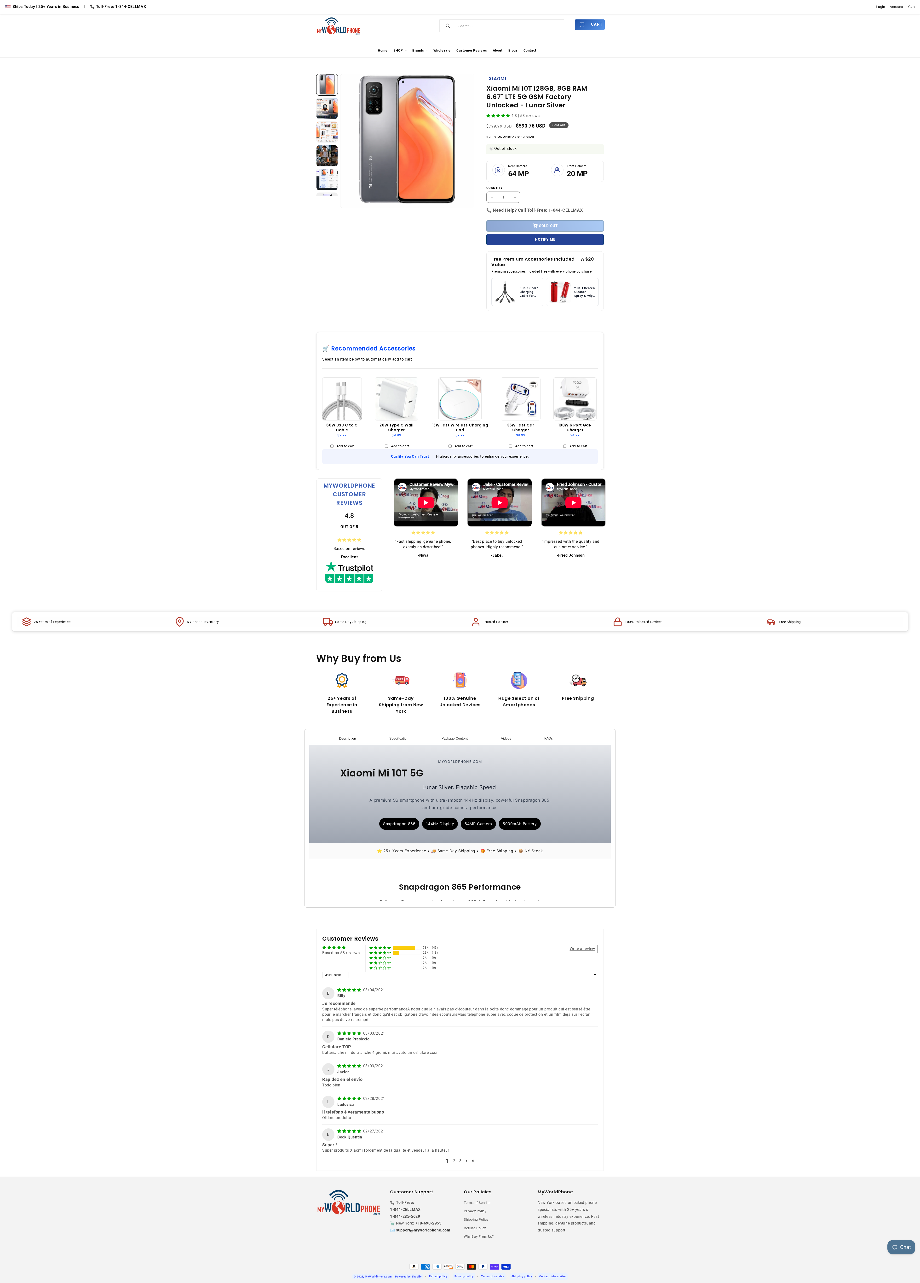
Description (347, 738)
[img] (349, 990)
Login (880, 7)
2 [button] (454, 1161)
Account (896, 7)
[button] (400, 50)
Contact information (552, 1276)
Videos (506, 738)
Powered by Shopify (408, 1276)
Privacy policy (464, 1276)
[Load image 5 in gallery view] (327, 179)
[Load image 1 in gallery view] (327, 84)
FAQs (548, 738)
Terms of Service (477, 1203)
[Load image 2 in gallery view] (327, 108)
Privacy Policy (475, 1211)
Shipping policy (522, 1276)
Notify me (545, 239)
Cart (911, 7)
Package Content (455, 738)
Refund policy (438, 1276)
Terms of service (492, 1276)
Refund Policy (475, 1228)
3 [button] (460, 1161)
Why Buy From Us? (479, 1236)
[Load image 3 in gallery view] (327, 132)
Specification (398, 738)
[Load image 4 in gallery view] (327, 156)
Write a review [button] (582, 948)
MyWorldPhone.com (378, 1276)
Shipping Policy (476, 1220)
